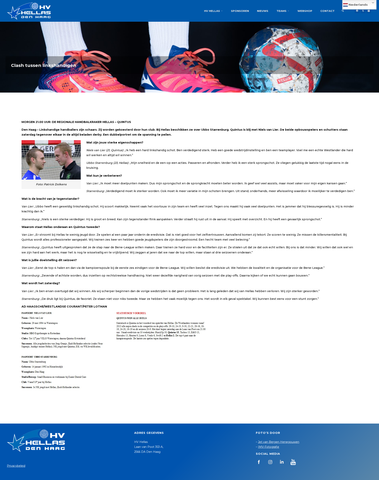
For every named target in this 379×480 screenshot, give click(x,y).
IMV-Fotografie (268, 447)
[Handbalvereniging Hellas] (29, 11)
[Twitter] (363, 10)
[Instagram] (368, 10)
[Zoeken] (342, 11)
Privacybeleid (16, 466)
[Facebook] (357, 10)
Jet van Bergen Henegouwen (278, 442)
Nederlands (358, 5)
